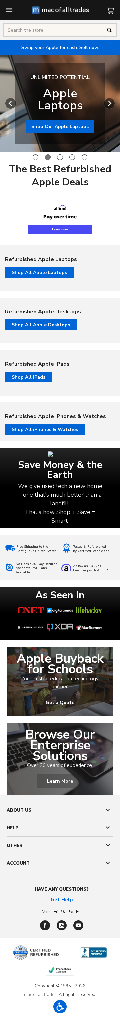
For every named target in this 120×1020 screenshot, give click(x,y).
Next (109, 103)
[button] (60, 1006)
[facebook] (45, 925)
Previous (10, 103)
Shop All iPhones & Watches (45, 429)
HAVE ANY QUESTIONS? (62, 889)
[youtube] (78, 925)
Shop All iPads (28, 377)
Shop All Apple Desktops (41, 325)
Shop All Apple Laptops (39, 272)
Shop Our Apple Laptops (60, 126)
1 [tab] (35, 157)
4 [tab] (72, 157)
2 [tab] (48, 157)
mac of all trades (40, 995)
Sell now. (60, 47)
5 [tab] (84, 157)
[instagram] (62, 925)
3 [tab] (60, 157)
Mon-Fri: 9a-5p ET (62, 911)
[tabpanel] (60, 103)
